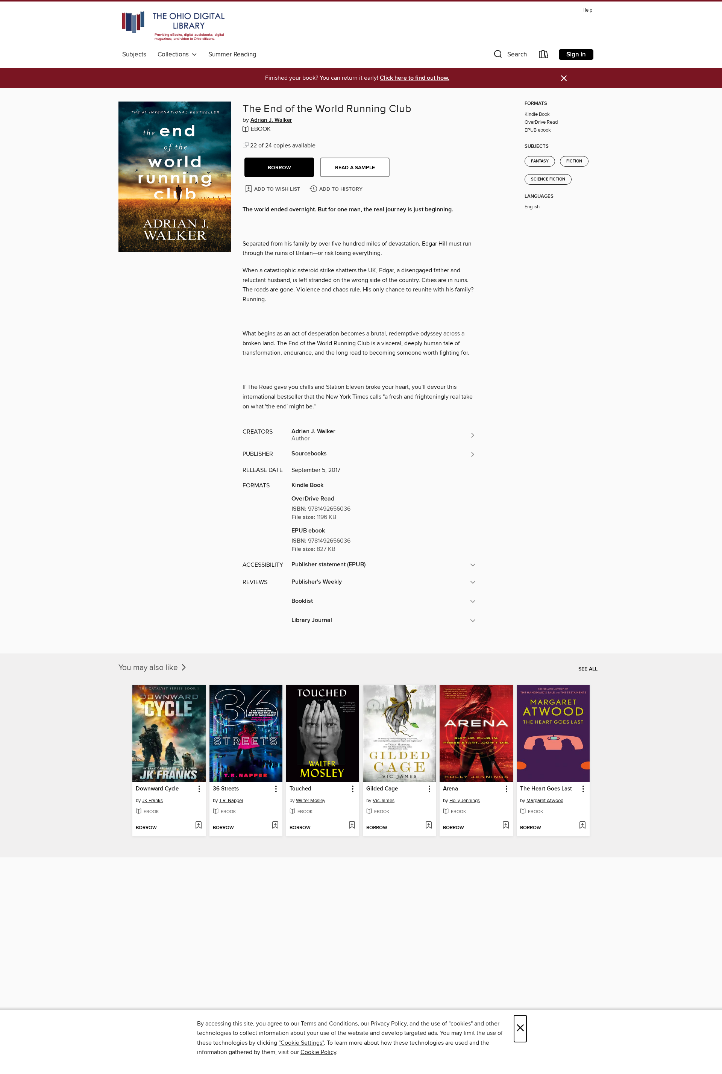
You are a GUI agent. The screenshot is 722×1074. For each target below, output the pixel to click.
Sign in (576, 54)
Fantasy (540, 161)
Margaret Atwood (544, 801)
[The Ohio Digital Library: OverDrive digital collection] (173, 26)
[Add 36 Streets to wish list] (275, 826)
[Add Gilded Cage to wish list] (428, 826)
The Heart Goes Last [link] (546, 789)
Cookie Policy (318, 1052)
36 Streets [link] (226, 789)
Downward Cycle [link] (157, 789)
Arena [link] (450, 789)
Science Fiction (548, 179)
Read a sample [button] (355, 167)
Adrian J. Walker (271, 120)
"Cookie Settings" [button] (301, 1043)
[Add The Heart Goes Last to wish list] (582, 826)
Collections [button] (175, 54)
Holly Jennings (464, 801)
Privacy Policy (389, 1023)
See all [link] (588, 669)
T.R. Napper (231, 801)
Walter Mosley (310, 801)
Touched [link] (300, 789)
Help (587, 10)
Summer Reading (232, 54)
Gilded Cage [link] (382, 789)
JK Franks (152, 801)
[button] (509, 56)
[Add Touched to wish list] (351, 826)
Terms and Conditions (329, 1023)
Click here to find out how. (414, 78)
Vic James (383, 801)
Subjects (134, 54)
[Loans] (543, 56)
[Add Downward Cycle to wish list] (198, 826)
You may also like (149, 668)
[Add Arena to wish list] (505, 826)
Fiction (574, 161)
